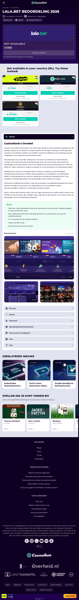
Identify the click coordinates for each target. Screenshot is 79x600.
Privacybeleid (39, 516)
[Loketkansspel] (20, 574)
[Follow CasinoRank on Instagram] (32, 541)
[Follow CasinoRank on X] (37, 541)
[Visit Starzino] (4, 596)
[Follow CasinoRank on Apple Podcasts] (51, 541)
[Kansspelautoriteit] (23, 566)
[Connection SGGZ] (44, 574)
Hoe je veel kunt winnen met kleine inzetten (39, 480)
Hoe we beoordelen (39, 509)
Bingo (39, 448)
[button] (39, 136)
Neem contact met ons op (39, 505)
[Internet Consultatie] (44, 566)
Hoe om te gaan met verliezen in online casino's (39, 487)
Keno (39, 451)
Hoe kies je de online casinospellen (39, 476)
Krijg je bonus (39, 53)
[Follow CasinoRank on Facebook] (27, 541)
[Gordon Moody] (58, 574)
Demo (21, 406)
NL (38, 546)
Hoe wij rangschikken (39, 512)
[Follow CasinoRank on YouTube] (42, 541)
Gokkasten (39, 459)
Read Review (20, 96)
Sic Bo (39, 455)
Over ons (39, 501)
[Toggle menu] (4, 3)
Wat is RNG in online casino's (39, 484)
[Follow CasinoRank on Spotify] (46, 541)
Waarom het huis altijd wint (39, 473)
